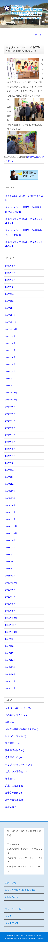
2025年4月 (10, 371)
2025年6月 (10, 357)
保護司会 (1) (11, 722)
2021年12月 (11, 526)
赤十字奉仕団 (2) (13, 792)
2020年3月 (10, 611)
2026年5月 (10, 287)
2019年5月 (10, 667)
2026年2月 (10, 308)
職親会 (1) (10, 778)
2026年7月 (10, 273)
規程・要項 (10, 883)
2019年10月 (11, 632)
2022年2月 (10, 519)
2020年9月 (10, 590)
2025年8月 (10, 343)
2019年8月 (10, 646)
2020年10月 (11, 583)
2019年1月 (10, 688)
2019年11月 (11, 625)
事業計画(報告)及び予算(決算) (20, 890)
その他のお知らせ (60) (16, 715)
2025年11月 (11, 322)
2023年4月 (10, 470)
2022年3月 (10, 512)
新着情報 (31, 157)
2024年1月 (10, 442)
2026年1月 (10, 315)
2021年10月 (11, 533)
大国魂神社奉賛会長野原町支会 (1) (22, 729)
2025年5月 (10, 364)
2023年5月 (10, 463)
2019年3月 (10, 681)
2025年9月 (10, 336)
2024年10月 (11, 399)
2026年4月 (10, 294)
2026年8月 (10, 266)
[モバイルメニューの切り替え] (43, 21)
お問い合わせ (11, 897)
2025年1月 (10, 385)
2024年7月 (10, 421)
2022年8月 (10, 484)
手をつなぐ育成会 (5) (15, 736)
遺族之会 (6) (11, 806)
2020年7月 (10, 597)
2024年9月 (10, 407)
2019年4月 (10, 674)
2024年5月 (10, 428)
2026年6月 (10, 280)
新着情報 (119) (12, 743)
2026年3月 (10, 301)
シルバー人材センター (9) (18, 708)
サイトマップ (11, 923)
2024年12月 (11, 392)
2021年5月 (10, 561)
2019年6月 (10, 660)
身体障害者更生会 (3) (15, 799)
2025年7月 (10, 350)
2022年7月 (10, 491)
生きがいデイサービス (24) (18, 764)
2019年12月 (11, 618)
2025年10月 (11, 329)
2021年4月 (10, 568)
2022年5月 (10, 498)
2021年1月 (10, 575)
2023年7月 (10, 456)
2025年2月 (10, 378)
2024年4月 (10, 435)
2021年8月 (10, 547)
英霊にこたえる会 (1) (15, 785)
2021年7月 (10, 554)
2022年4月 (10, 505)
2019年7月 (10, 653)
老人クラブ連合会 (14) (16, 771)
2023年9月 (10, 449)
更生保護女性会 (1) (14, 750)
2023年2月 (10, 477)
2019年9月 (10, 639)
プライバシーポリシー (16, 909)
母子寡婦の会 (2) (13, 757)
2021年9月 (10, 540)
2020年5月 (10, 604)
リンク (8, 916)
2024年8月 (10, 414)
